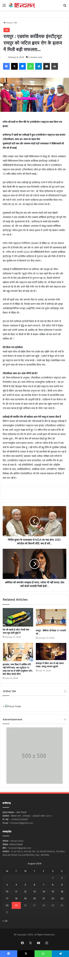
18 (16, 898)
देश (15, 22)
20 (34, 898)
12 (25, 891)
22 (52, 898)
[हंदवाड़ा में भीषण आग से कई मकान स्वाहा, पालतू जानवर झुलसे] (51, 651)
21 (44, 898)
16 (62, 891)
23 (62, 898)
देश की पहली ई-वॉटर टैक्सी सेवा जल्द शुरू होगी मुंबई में (16, 631)
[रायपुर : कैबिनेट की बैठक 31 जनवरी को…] (51, 617)
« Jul (5, 920)
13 (34, 891)
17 (7, 898)
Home (9, 22)
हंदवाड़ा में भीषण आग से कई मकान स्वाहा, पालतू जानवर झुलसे (50, 665)
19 (25, 898)
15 (53, 891)
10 (7, 891)
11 (16, 891)
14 (44, 891)
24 (7, 905)
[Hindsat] (21, 5)
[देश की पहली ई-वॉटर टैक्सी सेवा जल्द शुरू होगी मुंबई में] (18, 617)
